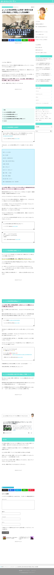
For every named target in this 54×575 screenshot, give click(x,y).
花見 (40, 120)
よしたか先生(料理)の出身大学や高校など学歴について (14, 118)
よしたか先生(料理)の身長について (10, 114)
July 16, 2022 (15, 226)
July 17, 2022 (17, 322)
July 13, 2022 (17, 239)
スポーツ (37, 100)
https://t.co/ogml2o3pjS (16, 354)
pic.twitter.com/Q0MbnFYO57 (26, 354)
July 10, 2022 (17, 138)
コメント (4, 499)
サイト (3, 522)
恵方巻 (47, 118)
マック (44, 116)
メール (4, 516)
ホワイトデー (39, 116)
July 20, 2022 (20, 357)
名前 (3, 511)
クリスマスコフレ (39, 111)
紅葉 (37, 120)
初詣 (47, 116)
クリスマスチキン (46, 111)
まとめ (5, 120)
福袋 (50, 118)
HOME (2, 566)
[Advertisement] (18, 51)
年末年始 (42, 118)
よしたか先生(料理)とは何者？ (9, 112)
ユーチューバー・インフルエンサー (8, 487)
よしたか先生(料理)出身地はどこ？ (10, 116)
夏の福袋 (38, 118)
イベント (37, 91)
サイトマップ (33, 570)
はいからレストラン (8, 1)
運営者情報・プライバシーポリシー (24, 570)
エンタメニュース (39, 94)
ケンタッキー (39, 113)
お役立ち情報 (38, 88)
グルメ (37, 97)
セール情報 (44, 113)
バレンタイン (50, 113)
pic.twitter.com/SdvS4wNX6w (14, 320)
